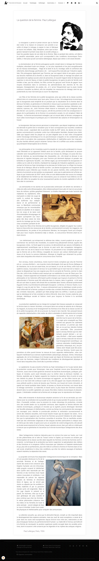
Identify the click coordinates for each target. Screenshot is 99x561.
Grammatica (51, 3)
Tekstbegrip (33, 3)
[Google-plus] (83, 546)
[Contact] (75, 3)
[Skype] (86, 546)
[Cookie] (3, 558)
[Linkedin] (73, 546)
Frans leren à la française (52, 545)
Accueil (25, 3)
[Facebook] (76, 546)
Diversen (60, 3)
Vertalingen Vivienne (25, 545)
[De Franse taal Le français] (72, 3)
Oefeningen (42, 3)
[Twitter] (79, 546)
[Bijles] (68, 3)
